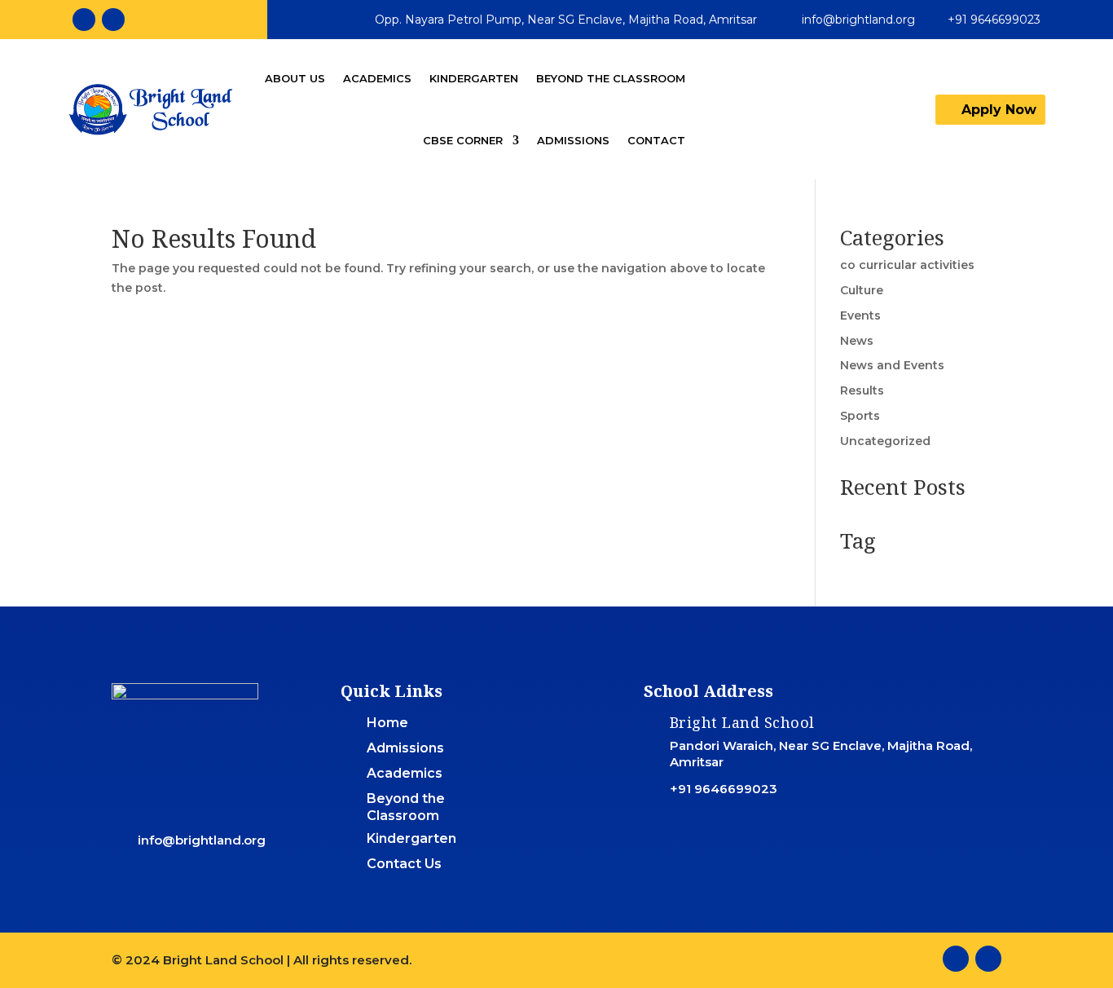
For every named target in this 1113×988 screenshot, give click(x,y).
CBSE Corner (463, 140)
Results (862, 390)
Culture (861, 290)
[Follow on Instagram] (113, 19)
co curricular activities (907, 265)
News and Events (892, 365)
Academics (377, 78)
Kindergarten (473, 78)
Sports (860, 415)
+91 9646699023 (994, 19)
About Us (295, 78)
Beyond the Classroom (610, 78)
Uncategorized (885, 441)
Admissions (573, 140)
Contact (656, 140)
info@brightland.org (858, 19)
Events (860, 315)
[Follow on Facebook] (84, 19)
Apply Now (998, 109)
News (856, 340)
